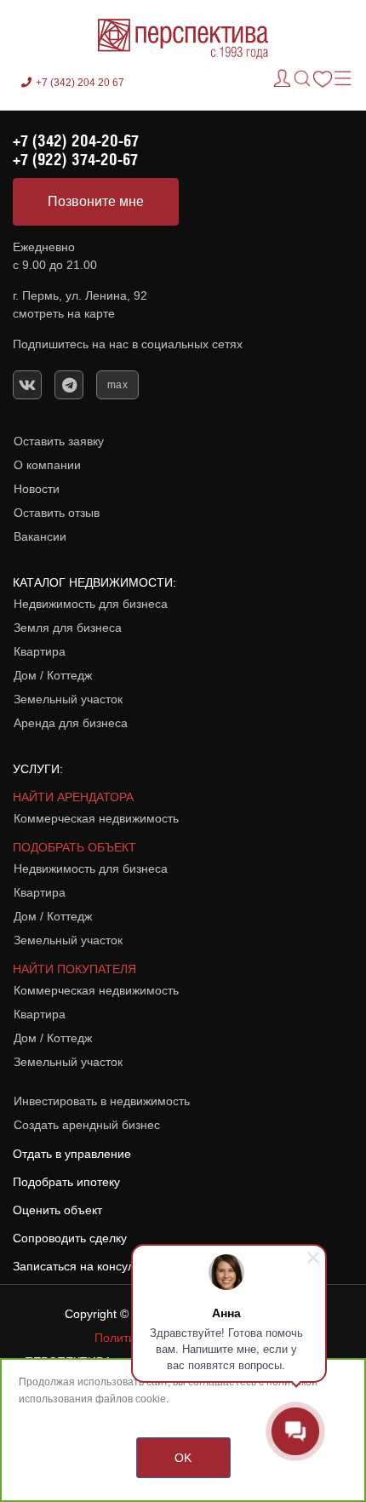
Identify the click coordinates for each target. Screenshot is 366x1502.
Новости (37, 489)
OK (183, 1458)
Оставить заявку (59, 441)
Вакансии (40, 536)
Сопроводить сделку (70, 1238)
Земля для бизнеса (68, 627)
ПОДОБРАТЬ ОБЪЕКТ (74, 847)
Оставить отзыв (57, 512)
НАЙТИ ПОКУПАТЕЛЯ (74, 969)
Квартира (40, 651)
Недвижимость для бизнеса (91, 604)
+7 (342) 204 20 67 (80, 83)
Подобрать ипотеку (66, 1182)
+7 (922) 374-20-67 (75, 159)
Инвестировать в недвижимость (102, 1101)
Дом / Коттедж (53, 675)
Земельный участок (68, 699)
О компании (47, 465)
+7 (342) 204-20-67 (76, 140)
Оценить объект (57, 1210)
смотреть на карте (64, 313)
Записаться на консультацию (93, 1266)
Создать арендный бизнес (87, 1125)
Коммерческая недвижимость (96, 818)
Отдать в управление (72, 1154)
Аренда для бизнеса (71, 723)
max (117, 385)
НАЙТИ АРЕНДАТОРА (73, 797)
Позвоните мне (96, 201)
